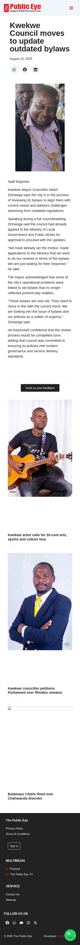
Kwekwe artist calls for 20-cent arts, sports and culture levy (37, 537)
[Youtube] (21, 922)
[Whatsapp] (14, 922)
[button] (14, 69)
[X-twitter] (35, 922)
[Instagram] (28, 922)
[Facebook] (7, 922)
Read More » (15, 544)
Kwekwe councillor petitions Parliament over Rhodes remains (35, 690)
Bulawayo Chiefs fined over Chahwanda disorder (30, 796)
